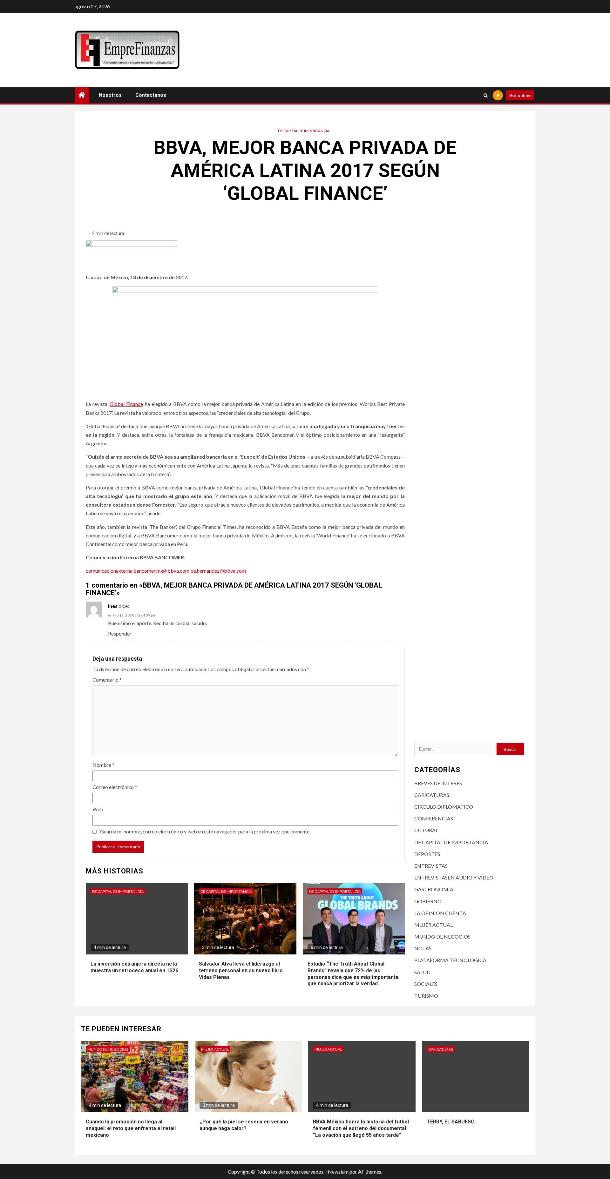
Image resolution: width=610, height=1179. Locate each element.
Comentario (107, 680)
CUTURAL (426, 830)
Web (97, 809)
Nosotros (110, 95)
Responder (120, 633)
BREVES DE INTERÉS (438, 783)
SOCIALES (425, 984)
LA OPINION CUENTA (440, 913)
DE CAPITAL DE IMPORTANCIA (303, 130)
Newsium (338, 1172)
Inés (113, 606)
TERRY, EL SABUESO (451, 1122)
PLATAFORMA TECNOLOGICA (450, 960)
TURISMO (426, 996)
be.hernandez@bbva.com (218, 571)
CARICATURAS (431, 795)
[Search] (486, 95)
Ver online (520, 95)
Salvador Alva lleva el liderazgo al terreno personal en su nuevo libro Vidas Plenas (241, 970)
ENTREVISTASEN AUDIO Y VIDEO (453, 877)
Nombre (103, 765)
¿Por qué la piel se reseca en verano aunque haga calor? (244, 1125)
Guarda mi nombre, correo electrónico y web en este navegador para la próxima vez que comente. (205, 831)
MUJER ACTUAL (433, 925)
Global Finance (126, 404)
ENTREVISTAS (431, 866)
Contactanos (150, 95)
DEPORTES (427, 854)
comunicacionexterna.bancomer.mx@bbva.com (137, 571)
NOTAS (422, 948)
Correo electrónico (114, 787)
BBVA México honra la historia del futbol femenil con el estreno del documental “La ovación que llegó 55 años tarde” (361, 1128)
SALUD (422, 972)
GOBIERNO (428, 901)
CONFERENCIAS (433, 818)
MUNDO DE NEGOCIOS (442, 936)
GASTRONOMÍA (433, 889)
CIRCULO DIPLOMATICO (443, 807)
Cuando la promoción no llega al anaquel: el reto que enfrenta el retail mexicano (131, 1128)
